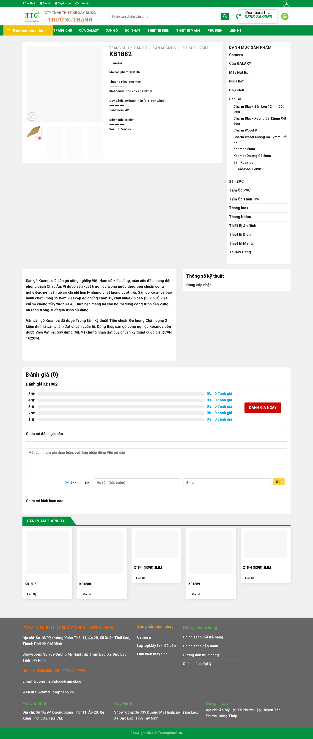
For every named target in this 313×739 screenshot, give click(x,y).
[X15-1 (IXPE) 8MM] (156, 544)
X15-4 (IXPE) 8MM (257, 568)
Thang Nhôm (240, 217)
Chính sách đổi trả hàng (203, 637)
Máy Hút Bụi (239, 72)
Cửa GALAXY (89, 30)
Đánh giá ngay (263, 407)
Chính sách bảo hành (200, 646)
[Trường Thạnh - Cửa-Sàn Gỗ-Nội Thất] (62, 16)
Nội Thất (132, 30)
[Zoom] (32, 116)
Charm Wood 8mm (248, 130)
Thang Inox (238, 208)
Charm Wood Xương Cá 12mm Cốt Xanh (260, 139)
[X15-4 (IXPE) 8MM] (265, 544)
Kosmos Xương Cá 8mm (252, 156)
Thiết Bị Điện (158, 30)
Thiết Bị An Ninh (242, 226)
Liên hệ (83, 3)
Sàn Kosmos (164, 48)
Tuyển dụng (64, 3)
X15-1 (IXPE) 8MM (148, 568)
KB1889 (194, 584)
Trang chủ (62, 30)
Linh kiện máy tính (152, 654)
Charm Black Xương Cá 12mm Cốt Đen (259, 121)
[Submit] (225, 16)
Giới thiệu (30, 3)
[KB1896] (47, 552)
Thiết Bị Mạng (188, 30)
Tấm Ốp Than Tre (244, 199)
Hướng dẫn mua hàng (201, 655)
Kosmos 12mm (194, 48)
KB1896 (30, 584)
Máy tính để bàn (162, 645)
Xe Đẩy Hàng (240, 252)
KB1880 (85, 584)
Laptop (143, 645)
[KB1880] (102, 552)
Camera (236, 55)
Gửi (279, 482)
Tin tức (47, 3)
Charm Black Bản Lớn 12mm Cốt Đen (258, 109)
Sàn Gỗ (112, 30)
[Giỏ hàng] (284, 16)
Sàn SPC (236, 181)
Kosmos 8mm (244, 149)
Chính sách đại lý (197, 664)
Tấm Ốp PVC (240, 190)
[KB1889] (211, 552)
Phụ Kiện (215, 30)
